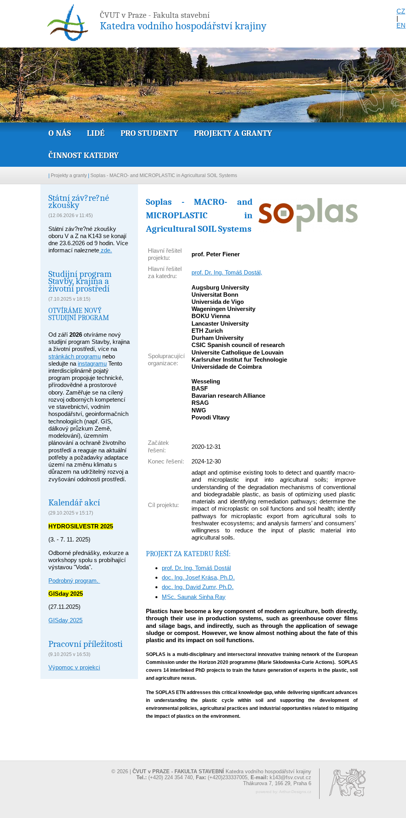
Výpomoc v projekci (74, 667)
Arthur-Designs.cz (295, 791)
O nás (59, 133)
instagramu (92, 363)
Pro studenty (149, 133)
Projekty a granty (233, 133)
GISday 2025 (65, 620)
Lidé (96, 133)
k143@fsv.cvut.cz (290, 777)
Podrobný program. (74, 580)
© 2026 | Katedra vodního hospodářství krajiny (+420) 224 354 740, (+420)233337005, (211, 774)
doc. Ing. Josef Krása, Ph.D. (198, 577)
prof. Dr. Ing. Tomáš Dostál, (227, 272)
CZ (400, 11)
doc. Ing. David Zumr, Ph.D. (198, 586)
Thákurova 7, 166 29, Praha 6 (277, 783)
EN (401, 25)
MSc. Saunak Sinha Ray (194, 596)
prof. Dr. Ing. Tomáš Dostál (196, 567)
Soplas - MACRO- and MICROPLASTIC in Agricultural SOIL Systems (163, 175)
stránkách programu (74, 356)
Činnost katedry (83, 155)
